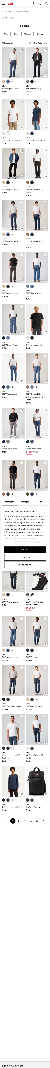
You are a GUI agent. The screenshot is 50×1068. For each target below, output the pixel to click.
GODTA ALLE (25, 550)
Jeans (16, 34)
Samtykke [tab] (9, 501)
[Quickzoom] (22, 75)
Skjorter (40, 34)
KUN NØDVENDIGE (25, 565)
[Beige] (3, 81)
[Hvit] (8, 133)
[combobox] (27, 11)
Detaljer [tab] (25, 501)
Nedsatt (29, 455)
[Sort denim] (32, 182)
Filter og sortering (40, 43)
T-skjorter (27, 34)
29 (37, 821)
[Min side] (33, 3)
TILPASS (24, 557)
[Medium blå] (8, 81)
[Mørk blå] (8, 234)
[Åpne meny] (3, 4)
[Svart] (32, 81)
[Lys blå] (32, 286)
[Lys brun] (27, 748)
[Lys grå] (3, 133)
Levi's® (4, 18)
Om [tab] (40, 501)
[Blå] (32, 133)
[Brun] (27, 182)
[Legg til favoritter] (22, 50)
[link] (33, 3)
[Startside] (11, 4)
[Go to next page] (43, 821)
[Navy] (27, 594)
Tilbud (6, 34)
